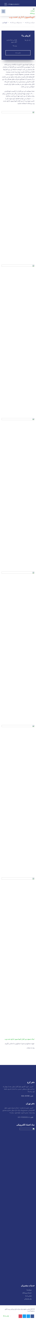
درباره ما (29, 1290)
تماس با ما (18, 53)
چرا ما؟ (15, 46)
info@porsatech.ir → (13, 4)
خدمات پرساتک (27, 1293)
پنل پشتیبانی (28, 1299)
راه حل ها (27, 40)
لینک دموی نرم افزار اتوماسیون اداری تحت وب (19, 1039)
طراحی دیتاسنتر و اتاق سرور (12, 41)
